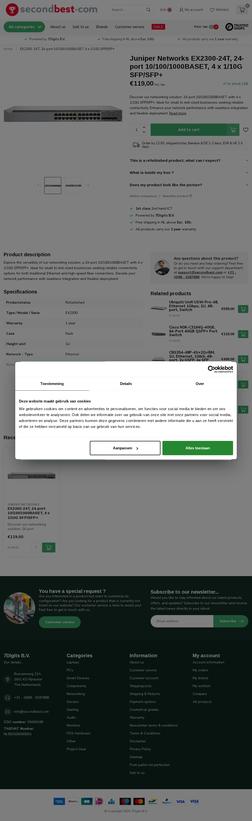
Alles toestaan (198, 448)
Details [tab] (126, 383)
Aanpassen (122, 448)
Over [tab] (200, 383)
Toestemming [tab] (52, 383)
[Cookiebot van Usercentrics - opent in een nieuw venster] (211, 369)
